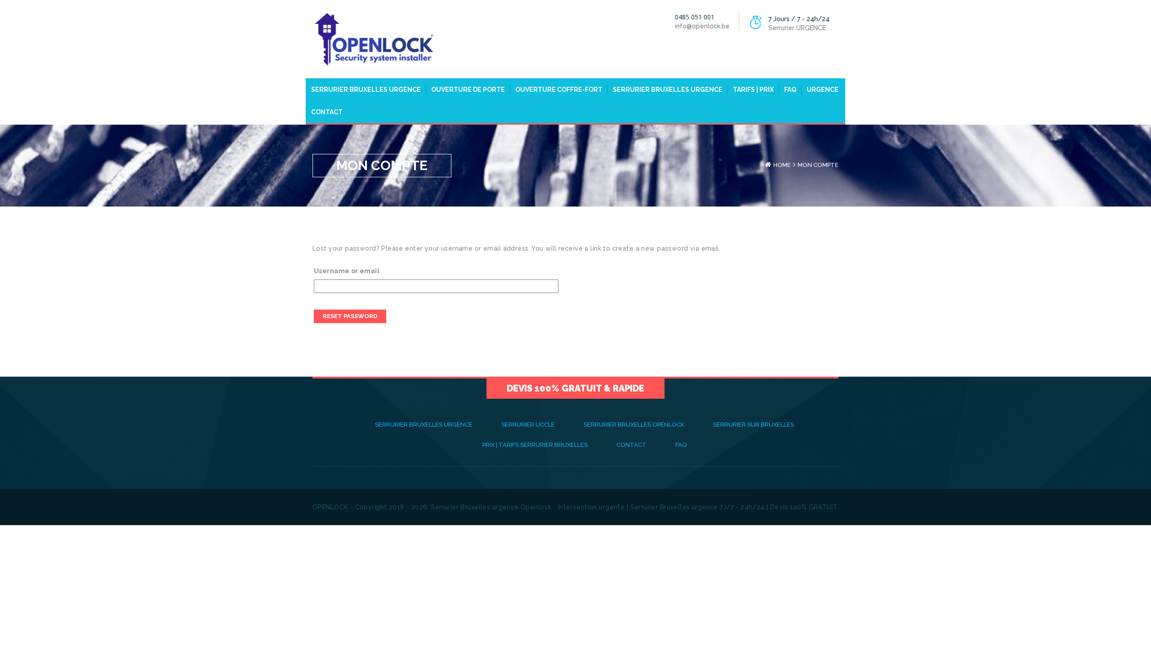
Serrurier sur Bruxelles (753, 424)
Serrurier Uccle (528, 424)
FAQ (790, 89)
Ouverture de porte (468, 89)
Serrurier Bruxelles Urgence (366, 89)
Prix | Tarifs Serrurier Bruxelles (535, 444)
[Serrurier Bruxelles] (373, 38)
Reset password (350, 316)
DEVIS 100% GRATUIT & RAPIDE (575, 388)
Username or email (346, 270)
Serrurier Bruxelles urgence (668, 89)
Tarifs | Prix (753, 89)
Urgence (823, 89)
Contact (327, 112)
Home (782, 165)
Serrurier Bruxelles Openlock (634, 424)
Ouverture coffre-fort (558, 89)
